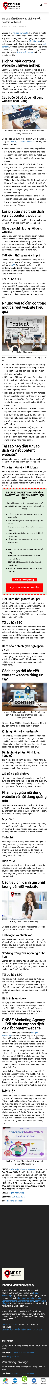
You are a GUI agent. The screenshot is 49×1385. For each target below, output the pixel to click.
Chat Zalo (15, 1383)
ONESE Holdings (10, 1324)
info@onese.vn (13, 1357)
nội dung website (20, 33)
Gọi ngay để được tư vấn (24, 587)
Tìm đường (5, 1383)
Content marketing (26, 1301)
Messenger (34, 1383)
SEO (13, 265)
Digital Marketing (16, 1193)
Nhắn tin (43, 1383)
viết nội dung (34, 41)
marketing (30, 1298)
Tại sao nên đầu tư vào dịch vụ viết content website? (21, 20)
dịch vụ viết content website (23, 141)
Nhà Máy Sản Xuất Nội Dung (23, 1169)
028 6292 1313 (18, 1197)
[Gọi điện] (24, 1379)
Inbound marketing (15, 1201)
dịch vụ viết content (24, 52)
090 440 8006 (28, 1353)
